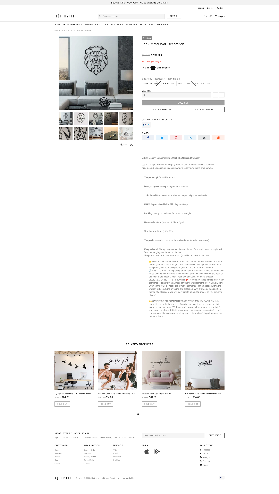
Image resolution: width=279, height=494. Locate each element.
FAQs (115, 450)
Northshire (95, 478)
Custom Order (89, 450)
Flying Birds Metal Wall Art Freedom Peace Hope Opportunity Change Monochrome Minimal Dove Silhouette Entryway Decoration (74, 394)
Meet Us (58, 453)
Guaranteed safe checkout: (157, 120)
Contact (57, 463)
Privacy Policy (90, 457)
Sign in (209, 8)
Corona (87, 463)
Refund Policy (89, 460)
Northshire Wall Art (66, 16)
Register (200, 8)
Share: (145, 133)
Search (174, 16)
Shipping (116, 453)
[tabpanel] (74, 381)
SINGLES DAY (65, 30)
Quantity (146, 91)
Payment (87, 453)
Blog (56, 460)
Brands (57, 457)
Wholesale (117, 457)
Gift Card (116, 460)
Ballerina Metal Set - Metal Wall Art (156, 394)
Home (56, 30)
